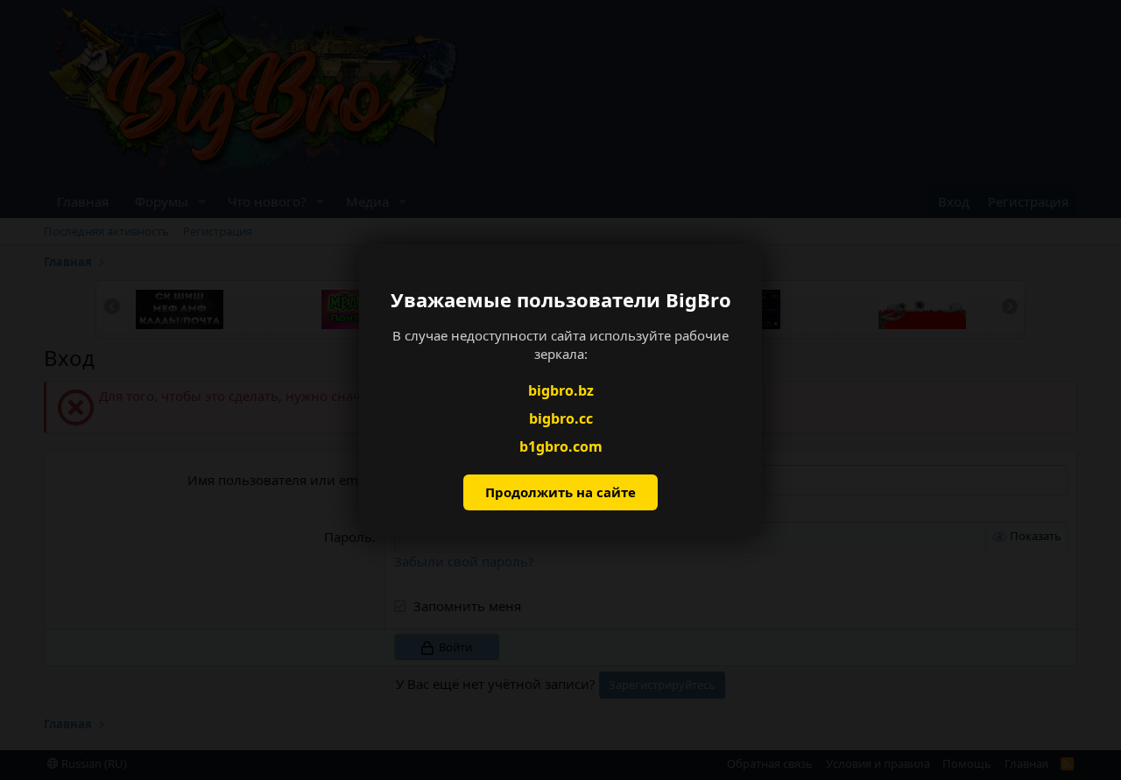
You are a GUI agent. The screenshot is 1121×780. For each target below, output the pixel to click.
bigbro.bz (561, 389)
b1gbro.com (561, 446)
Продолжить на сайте (560, 492)
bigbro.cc (561, 418)
